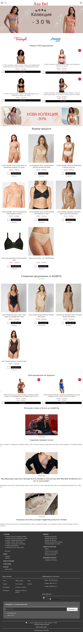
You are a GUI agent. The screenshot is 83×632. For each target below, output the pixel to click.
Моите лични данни (41, 626)
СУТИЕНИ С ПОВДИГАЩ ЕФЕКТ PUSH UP (15, 540)
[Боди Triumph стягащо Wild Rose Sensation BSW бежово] (41, 297)
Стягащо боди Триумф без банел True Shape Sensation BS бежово (69, 315)
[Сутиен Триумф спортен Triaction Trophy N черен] (14, 241)
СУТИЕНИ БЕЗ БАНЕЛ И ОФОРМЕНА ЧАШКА (16, 538)
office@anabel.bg (53, 580)
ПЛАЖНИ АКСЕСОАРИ (50, 554)
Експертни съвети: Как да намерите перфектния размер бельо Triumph (41, 519)
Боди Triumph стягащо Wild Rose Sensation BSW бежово (41, 315)
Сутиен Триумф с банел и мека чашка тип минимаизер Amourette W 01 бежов (14, 166)
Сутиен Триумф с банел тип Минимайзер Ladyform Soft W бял (68, 166)
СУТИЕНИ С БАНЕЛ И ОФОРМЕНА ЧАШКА (15, 536)
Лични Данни (19, 584)
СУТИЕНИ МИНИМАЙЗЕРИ (11, 545)
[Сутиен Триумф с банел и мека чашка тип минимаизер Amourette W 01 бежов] (14, 148)
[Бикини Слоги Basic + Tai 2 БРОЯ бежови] (41, 241)
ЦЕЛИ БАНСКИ (8, 569)
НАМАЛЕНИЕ (7, 564)
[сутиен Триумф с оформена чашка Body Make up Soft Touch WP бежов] (68, 194)
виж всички (41, 278)
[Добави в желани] (3, 72)
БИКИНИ (45, 534)
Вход (29, 580)
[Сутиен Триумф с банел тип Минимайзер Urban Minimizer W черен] (41, 194)
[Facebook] (44, 589)
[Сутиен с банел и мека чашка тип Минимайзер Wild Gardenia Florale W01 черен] (21, 85)
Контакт (30, 584)
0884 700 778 (53, 583)
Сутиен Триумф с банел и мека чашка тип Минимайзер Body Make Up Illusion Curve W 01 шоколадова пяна (21, 66)
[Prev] (2, 19)
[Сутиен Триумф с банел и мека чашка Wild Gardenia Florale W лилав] (61, 56)
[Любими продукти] (77, 3)
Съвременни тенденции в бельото (41, 440)
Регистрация (6, 587)
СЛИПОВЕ (7, 556)
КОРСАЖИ (7, 551)
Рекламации (6, 590)
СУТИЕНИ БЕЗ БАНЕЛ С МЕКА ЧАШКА (14, 547)
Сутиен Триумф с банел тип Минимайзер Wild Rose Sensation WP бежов (41, 166)
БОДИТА (47, 549)
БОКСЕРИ (7, 558)
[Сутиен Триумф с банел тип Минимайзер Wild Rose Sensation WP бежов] (41, 148)
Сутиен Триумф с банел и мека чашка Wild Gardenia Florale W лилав (62, 65)
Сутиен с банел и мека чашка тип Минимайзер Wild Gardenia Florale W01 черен (21, 94)
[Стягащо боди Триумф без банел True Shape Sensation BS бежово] (68, 297)
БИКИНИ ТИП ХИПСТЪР (51, 538)
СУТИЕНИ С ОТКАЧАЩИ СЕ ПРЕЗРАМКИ (15, 543)
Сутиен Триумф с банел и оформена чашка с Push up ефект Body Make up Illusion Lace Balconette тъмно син (62, 93)
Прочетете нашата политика (41, 624)
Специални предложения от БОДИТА (41, 276)
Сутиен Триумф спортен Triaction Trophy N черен (14, 259)
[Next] (80, 19)
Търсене (5, 584)
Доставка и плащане (20, 587)
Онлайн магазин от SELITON (41, 630)
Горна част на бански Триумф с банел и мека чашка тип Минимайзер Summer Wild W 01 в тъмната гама (21, 395)
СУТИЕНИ (6, 534)
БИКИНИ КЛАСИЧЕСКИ (50, 536)
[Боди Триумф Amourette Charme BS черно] (14, 344)
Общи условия (19, 580)
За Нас (4, 580)
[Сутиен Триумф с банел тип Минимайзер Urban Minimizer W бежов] (14, 194)
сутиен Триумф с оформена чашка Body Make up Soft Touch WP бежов (69, 212)
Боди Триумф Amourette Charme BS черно (14, 361)
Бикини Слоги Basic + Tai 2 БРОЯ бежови (41, 258)
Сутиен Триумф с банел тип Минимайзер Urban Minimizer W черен (41, 212)
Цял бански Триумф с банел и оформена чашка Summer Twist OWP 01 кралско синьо (62, 395)
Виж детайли (23, 71)
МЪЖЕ (5, 554)
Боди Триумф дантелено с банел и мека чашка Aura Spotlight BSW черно (14, 315)
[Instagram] (48, 589)
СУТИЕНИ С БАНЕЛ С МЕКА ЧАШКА (14, 542)
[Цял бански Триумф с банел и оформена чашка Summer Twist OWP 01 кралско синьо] (62, 386)
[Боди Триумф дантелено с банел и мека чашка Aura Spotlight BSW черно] (14, 297)
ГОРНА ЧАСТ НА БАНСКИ (51, 551)
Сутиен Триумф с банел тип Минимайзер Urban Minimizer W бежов (14, 212)
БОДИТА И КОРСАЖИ (49, 546)
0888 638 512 (53, 586)
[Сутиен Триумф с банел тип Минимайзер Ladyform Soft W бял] (68, 148)
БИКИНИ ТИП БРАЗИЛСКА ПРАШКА (54, 542)
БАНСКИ (5, 567)
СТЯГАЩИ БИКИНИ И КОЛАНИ (52, 543)
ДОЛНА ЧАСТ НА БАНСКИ (51, 553)
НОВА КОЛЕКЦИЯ (8, 561)
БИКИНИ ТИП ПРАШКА (50, 540)
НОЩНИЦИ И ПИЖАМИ (51, 560)
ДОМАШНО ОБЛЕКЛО (49, 557)
